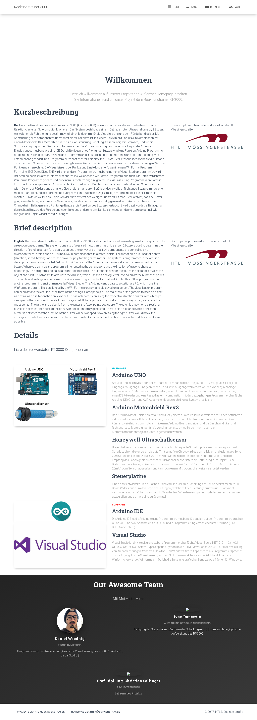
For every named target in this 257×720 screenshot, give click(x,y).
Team (234, 7)
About (192, 7)
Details (212, 7)
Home (174, 7)
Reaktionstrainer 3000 (31, 7)
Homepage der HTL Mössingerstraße (95, 711)
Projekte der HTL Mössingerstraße (41, 711)
